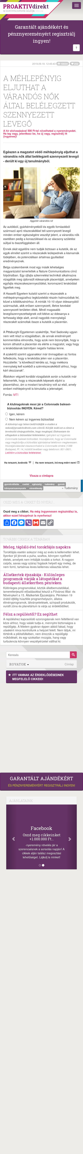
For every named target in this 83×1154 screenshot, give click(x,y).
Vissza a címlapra (41, 475)
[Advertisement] (41, 727)
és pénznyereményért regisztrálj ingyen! (41, 781)
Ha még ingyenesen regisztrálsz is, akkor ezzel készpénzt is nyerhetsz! (40, 513)
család (26, 484)
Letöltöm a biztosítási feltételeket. (23, 452)
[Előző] (11, 837)
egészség (37, 484)
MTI (15, 395)
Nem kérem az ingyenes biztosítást (31, 419)
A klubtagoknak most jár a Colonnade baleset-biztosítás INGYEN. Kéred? (39, 406)
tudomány (50, 484)
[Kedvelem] (29, 462)
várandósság (35, 488)
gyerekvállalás (12, 484)
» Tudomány (70, 488)
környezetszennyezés (15, 488)
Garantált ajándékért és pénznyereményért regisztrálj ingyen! (41, 34)
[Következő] (71, 837)
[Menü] (76, 5)
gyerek (61, 484)
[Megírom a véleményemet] (78, 462)
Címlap (69, 664)
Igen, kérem (17, 414)
